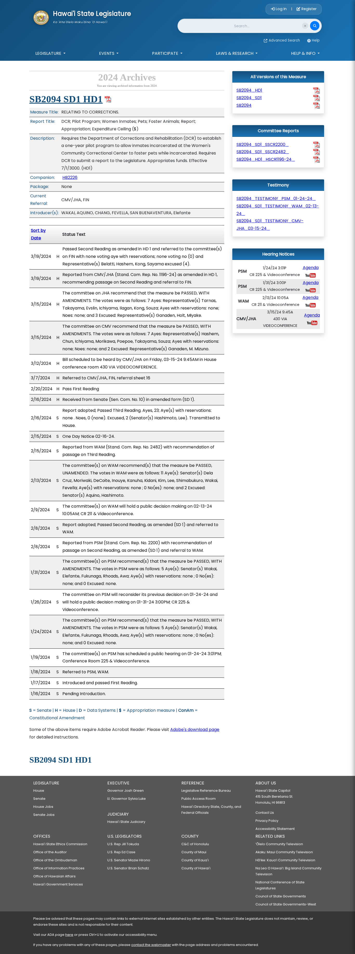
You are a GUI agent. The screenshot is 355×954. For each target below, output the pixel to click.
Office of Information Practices (58, 868)
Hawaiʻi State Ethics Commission (60, 844)
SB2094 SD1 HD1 (66, 99)
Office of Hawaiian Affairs (54, 876)
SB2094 (244, 105)
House (38, 790)
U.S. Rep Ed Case (121, 852)
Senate (39, 798)
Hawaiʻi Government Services (58, 884)
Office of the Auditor (50, 852)
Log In (281, 8)
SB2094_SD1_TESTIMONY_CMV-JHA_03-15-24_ (270, 224)
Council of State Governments (280, 896)
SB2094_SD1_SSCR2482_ (262, 152)
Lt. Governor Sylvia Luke (126, 798)
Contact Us (264, 812)
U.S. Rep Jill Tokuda (123, 844)
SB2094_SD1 (249, 98)
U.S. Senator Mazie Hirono (128, 860)
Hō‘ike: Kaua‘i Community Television (285, 860)
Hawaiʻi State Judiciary (126, 821)
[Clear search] (305, 26)
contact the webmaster (151, 945)
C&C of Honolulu (195, 844)
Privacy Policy (266, 820)
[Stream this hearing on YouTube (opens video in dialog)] (310, 275)
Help (316, 40)
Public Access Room (198, 798)
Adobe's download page (194, 730)
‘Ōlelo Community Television (279, 844)
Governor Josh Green (125, 790)
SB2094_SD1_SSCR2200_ (262, 144)
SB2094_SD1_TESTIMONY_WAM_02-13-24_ (277, 210)
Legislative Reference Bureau (206, 790)
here (69, 934)
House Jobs (43, 806)
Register (308, 8)
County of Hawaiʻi (196, 868)
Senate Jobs (44, 814)
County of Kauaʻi (195, 860)
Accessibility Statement (275, 829)
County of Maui (193, 852)
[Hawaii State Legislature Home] (41, 17)
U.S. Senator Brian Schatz (128, 868)
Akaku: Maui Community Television (284, 852)
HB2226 (69, 177)
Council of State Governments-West (285, 904)
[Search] (314, 25)
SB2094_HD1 (249, 90)
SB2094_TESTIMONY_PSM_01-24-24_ (276, 198)
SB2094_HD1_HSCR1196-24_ (265, 159)
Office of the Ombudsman (55, 860)
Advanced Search (284, 40)
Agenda (311, 268)
